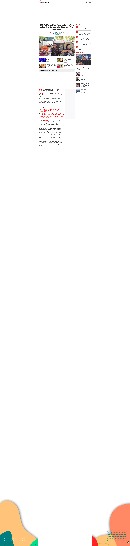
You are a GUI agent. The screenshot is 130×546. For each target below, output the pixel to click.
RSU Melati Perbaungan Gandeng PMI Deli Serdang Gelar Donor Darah (51, 117)
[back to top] (128, 542)
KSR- (57, 93)
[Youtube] (86, 2)
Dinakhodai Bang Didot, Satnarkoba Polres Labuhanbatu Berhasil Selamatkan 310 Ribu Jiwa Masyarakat (85, 39)
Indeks (40, 6)
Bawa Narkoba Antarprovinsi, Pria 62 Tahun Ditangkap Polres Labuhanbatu (85, 48)
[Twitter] (84, 2)
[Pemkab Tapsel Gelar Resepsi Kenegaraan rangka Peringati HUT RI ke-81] (78, 85)
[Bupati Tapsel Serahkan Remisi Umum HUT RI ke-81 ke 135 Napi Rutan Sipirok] (78, 91)
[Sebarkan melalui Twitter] (56, 34)
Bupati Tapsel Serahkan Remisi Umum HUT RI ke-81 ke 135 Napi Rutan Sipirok (85, 91)
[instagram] (88, 2)
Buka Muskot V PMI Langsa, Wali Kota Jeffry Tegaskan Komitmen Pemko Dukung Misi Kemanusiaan (50, 110)
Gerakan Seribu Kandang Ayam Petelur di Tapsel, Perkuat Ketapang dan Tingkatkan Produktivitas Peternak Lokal (86, 80)
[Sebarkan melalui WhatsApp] (58, 34)
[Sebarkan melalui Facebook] (53, 34)
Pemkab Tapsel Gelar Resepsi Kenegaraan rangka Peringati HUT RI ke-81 (85, 85)
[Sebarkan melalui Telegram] (60, 34)
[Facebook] (82, 2)
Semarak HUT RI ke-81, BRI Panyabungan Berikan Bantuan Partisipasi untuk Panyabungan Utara (86, 74)
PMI (58, 93)
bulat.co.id (41, 89)
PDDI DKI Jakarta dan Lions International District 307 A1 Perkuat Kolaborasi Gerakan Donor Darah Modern (52, 114)
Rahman (51, 32)
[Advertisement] (65, 15)
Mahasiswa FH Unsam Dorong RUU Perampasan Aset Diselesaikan (85, 28)
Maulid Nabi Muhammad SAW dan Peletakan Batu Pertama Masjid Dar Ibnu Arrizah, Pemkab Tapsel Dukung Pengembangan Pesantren (85, 34)
